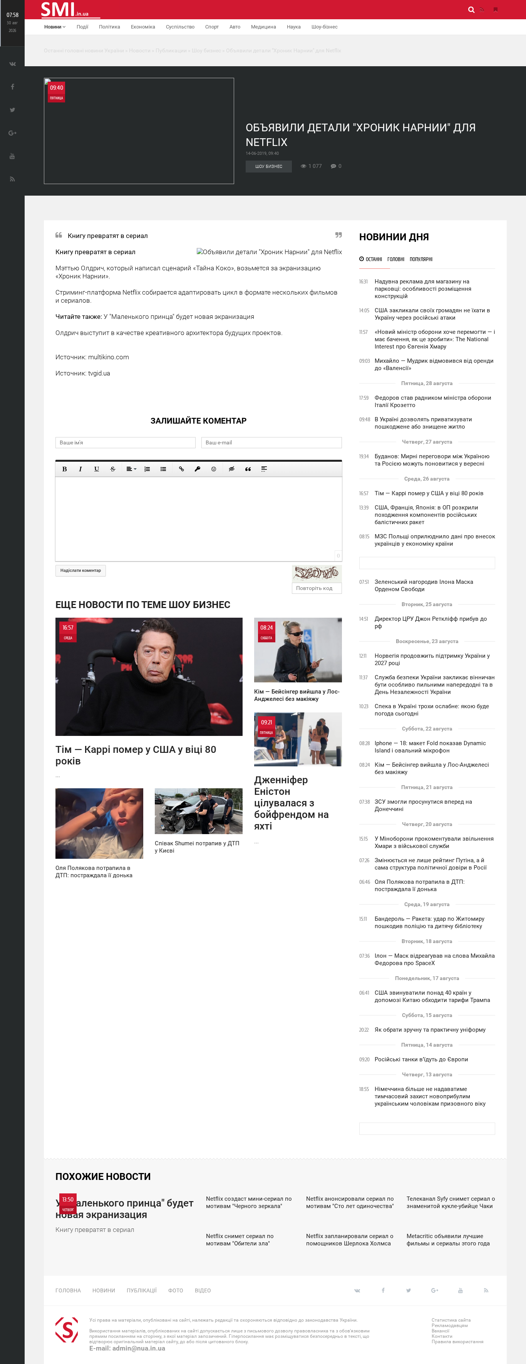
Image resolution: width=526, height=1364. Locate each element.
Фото (175, 1290)
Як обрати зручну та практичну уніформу (430, 1029)
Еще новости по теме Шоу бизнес (142, 604)
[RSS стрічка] (482, 9)
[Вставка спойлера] (264, 469)
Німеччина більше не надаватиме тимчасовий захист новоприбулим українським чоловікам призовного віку (430, 1096)
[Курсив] (80, 469)
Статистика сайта (451, 1320)
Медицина (263, 27)
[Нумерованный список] (147, 469)
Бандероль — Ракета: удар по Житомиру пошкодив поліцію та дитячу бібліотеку (429, 922)
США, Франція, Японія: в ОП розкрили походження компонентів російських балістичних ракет (426, 515)
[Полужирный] (64, 469)
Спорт (212, 27)
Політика (109, 27)
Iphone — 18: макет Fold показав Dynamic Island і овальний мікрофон (430, 747)
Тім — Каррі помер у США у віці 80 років (429, 493)
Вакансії (440, 1331)
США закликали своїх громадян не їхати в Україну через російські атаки (432, 314)
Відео (203, 1290)
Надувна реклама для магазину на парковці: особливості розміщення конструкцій (423, 289)
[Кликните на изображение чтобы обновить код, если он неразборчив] (317, 574)
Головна (68, 1290)
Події (82, 27)
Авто (234, 27)
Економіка (143, 27)
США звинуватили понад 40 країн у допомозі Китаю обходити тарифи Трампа (432, 996)
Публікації (142, 1290)
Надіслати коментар (80, 570)
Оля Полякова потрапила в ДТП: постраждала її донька (420, 885)
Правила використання (458, 1341)
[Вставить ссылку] (181, 469)
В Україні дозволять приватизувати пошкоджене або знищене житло (423, 423)
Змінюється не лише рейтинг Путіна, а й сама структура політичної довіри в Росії (431, 864)
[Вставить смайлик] (213, 469)
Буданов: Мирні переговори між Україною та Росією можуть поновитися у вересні (432, 460)
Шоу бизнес (268, 166)
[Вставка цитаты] (248, 469)
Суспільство (180, 27)
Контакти (442, 1336)
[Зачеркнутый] (113, 469)
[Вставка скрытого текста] (231, 469)
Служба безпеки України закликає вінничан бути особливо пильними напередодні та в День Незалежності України (435, 684)
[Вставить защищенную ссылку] (197, 469)
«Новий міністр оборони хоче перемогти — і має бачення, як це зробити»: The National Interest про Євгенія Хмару (435, 339)
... (135, 701)
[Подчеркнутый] (96, 469)
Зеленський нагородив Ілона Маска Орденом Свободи (424, 585)
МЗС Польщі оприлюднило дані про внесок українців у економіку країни (435, 540)
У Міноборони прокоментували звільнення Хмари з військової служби (434, 842)
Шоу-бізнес (325, 27)
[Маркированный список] (163, 469)
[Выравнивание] (131, 469)
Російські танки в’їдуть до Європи (421, 1059)
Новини (53, 27)
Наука (294, 27)
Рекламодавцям (450, 1325)
